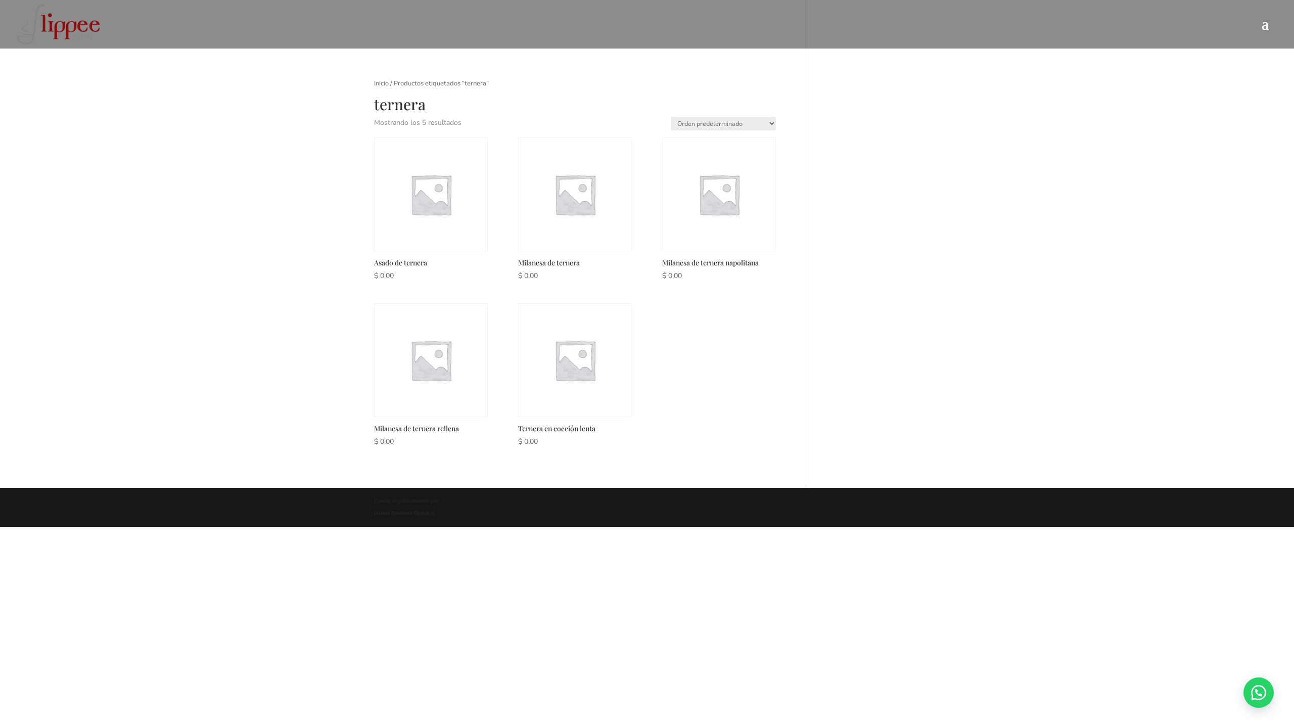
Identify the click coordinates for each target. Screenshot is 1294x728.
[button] (1258, 692)
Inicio (381, 83)
